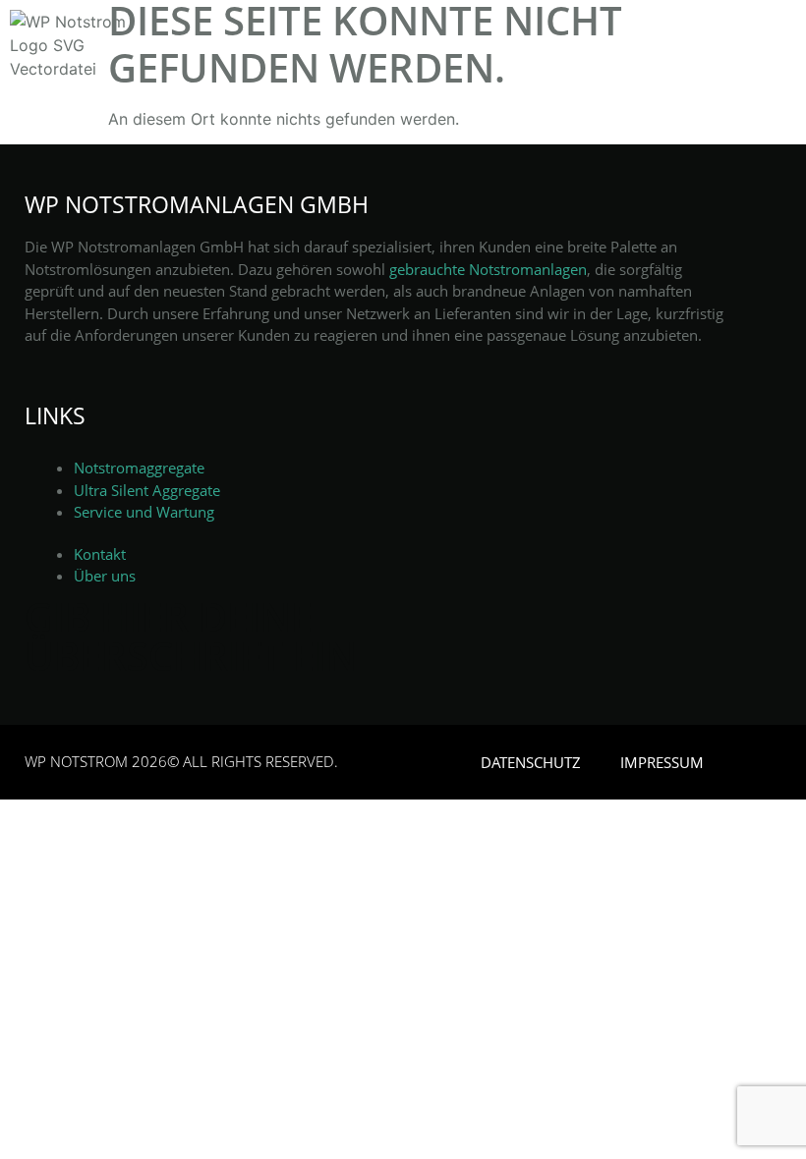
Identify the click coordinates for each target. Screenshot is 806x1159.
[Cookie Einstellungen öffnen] (43, 1133)
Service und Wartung (144, 512)
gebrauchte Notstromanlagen (488, 269)
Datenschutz (531, 762)
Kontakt (100, 554)
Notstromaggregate (139, 467)
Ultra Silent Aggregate (147, 490)
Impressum (662, 762)
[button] (771, 68)
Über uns (105, 575)
